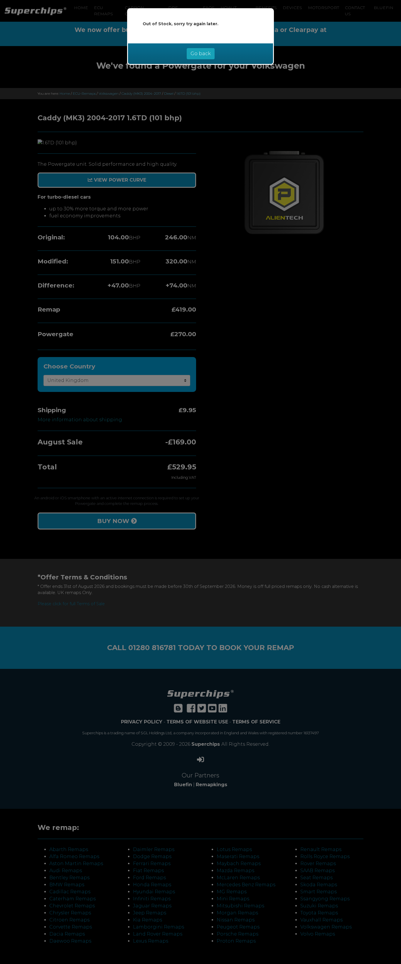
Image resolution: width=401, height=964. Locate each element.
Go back (201, 53)
